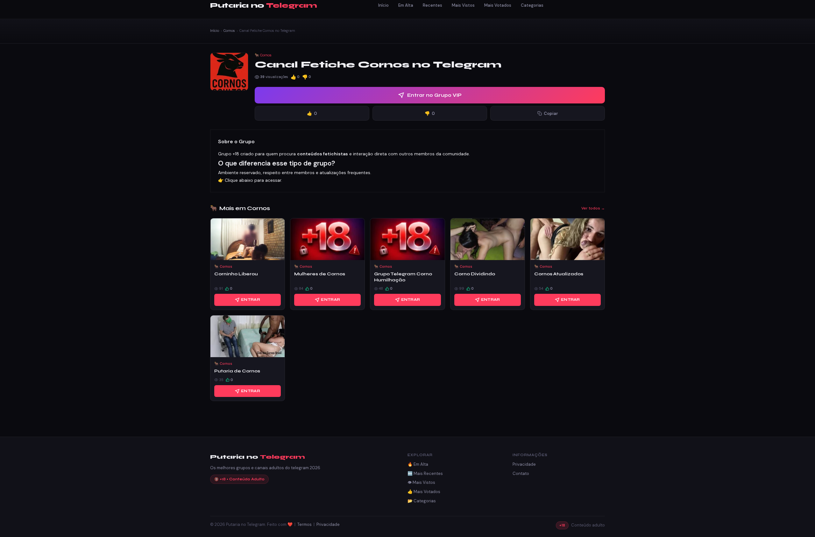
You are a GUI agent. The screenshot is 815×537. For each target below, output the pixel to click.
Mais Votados (497, 5)
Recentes (432, 5)
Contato (521, 473)
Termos (304, 524)
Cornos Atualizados (558, 274)
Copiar (551, 113)
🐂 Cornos (263, 55)
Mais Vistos (463, 5)
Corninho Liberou (236, 274)
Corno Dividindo (474, 274)
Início (383, 5)
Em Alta (405, 5)
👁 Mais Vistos (421, 482)
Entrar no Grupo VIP (434, 95)
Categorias (532, 5)
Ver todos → (593, 208)
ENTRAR (250, 299)
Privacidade (524, 464)
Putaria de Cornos (237, 371)
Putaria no (263, 6)
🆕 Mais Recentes (425, 473)
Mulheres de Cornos (319, 274)
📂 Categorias (422, 501)
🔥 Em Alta (418, 464)
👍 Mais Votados (424, 491)
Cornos (229, 30)
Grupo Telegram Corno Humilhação (403, 276)
